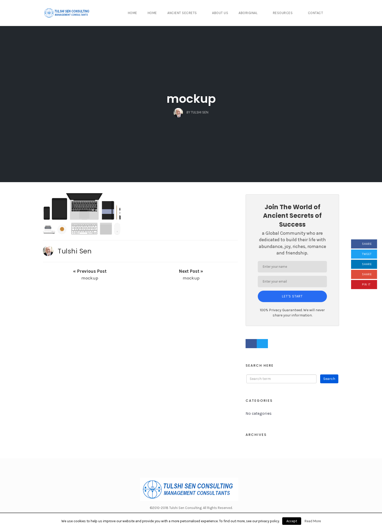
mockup (191, 99)
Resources (283, 13)
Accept (291, 521)
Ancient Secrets (182, 13)
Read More (313, 521)
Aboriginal (248, 13)
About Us (220, 13)
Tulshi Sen (74, 251)
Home (132, 13)
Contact (315, 13)
